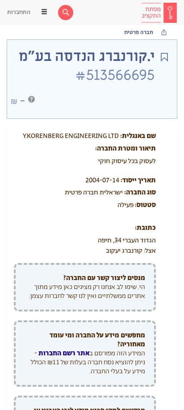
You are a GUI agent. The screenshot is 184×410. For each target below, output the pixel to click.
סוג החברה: (140, 192)
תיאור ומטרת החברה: (125, 148)
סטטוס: (145, 205)
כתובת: (145, 228)
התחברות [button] (18, 12)
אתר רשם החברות (63, 353)
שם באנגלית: (138, 136)
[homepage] (159, 12)
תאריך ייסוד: (138, 180)
